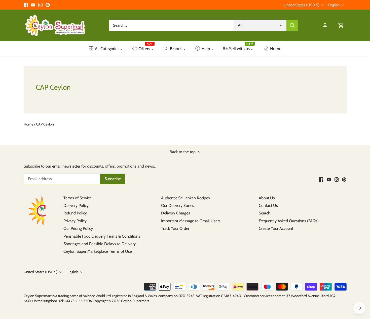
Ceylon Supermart (135, 301)
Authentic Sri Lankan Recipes (185, 198)
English (334, 5)
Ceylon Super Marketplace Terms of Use (97, 251)
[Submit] (292, 25)
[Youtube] (33, 5)
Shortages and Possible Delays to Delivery (99, 243)
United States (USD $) (301, 5)
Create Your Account (276, 228)
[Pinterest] (48, 5)
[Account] (324, 25)
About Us (267, 198)
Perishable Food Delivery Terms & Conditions (101, 236)
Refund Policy (75, 213)
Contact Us (268, 205)
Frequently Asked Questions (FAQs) (289, 220)
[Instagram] (40, 5)
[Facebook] (26, 5)
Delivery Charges (175, 213)
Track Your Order (175, 228)
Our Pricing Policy (78, 228)
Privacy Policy (75, 220)
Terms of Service (77, 198)
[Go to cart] (341, 25)
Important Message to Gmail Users (190, 220)
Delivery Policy (76, 205)
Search (264, 213)
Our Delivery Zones (177, 205)
